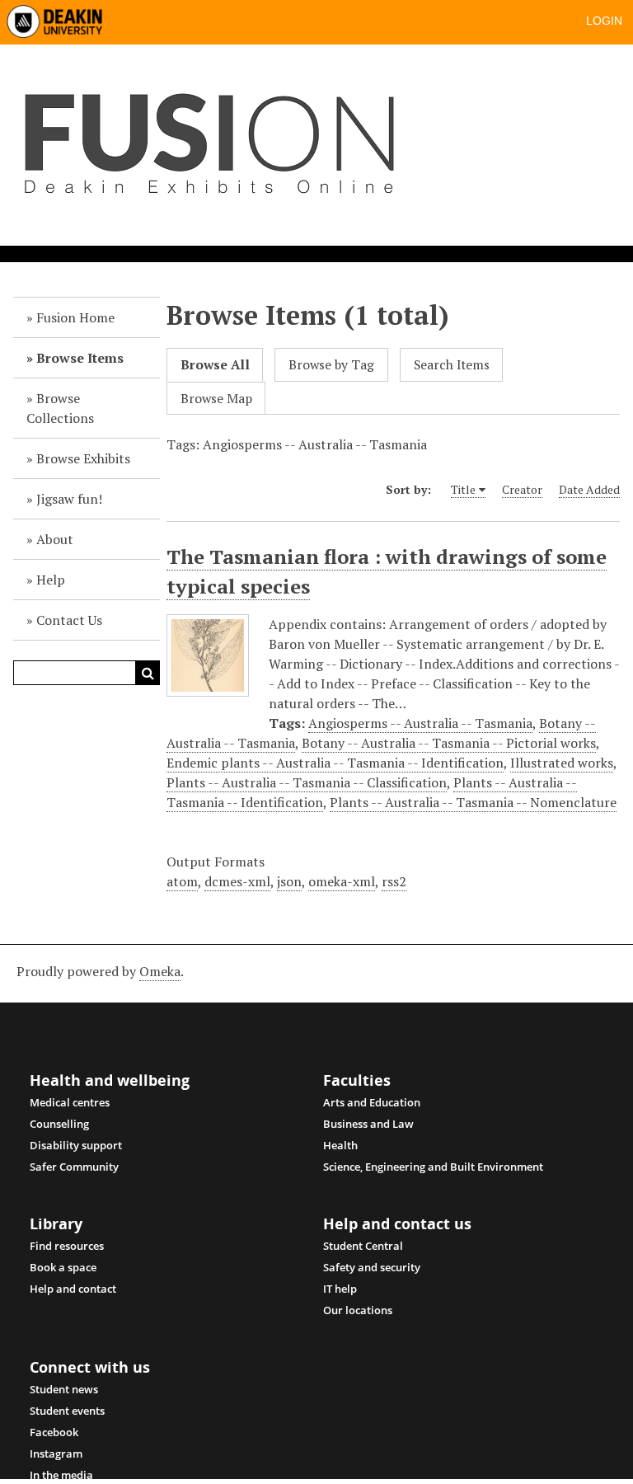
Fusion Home (75, 317)
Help (50, 580)
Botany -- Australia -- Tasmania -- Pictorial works (449, 743)
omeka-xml (341, 881)
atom (182, 881)
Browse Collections (60, 408)
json (289, 881)
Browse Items (80, 358)
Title (463, 489)
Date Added (589, 489)
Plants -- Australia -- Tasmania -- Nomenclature (473, 802)
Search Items (452, 364)
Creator (522, 489)
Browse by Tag (331, 364)
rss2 (394, 881)
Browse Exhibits (83, 458)
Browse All (215, 364)
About (54, 539)
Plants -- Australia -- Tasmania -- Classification (306, 782)
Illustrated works (561, 763)
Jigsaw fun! (69, 499)
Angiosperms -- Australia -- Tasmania (420, 723)
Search (147, 672)
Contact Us (69, 620)
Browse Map (216, 398)
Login (604, 20)
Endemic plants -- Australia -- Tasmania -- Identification (335, 763)
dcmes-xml (237, 881)
